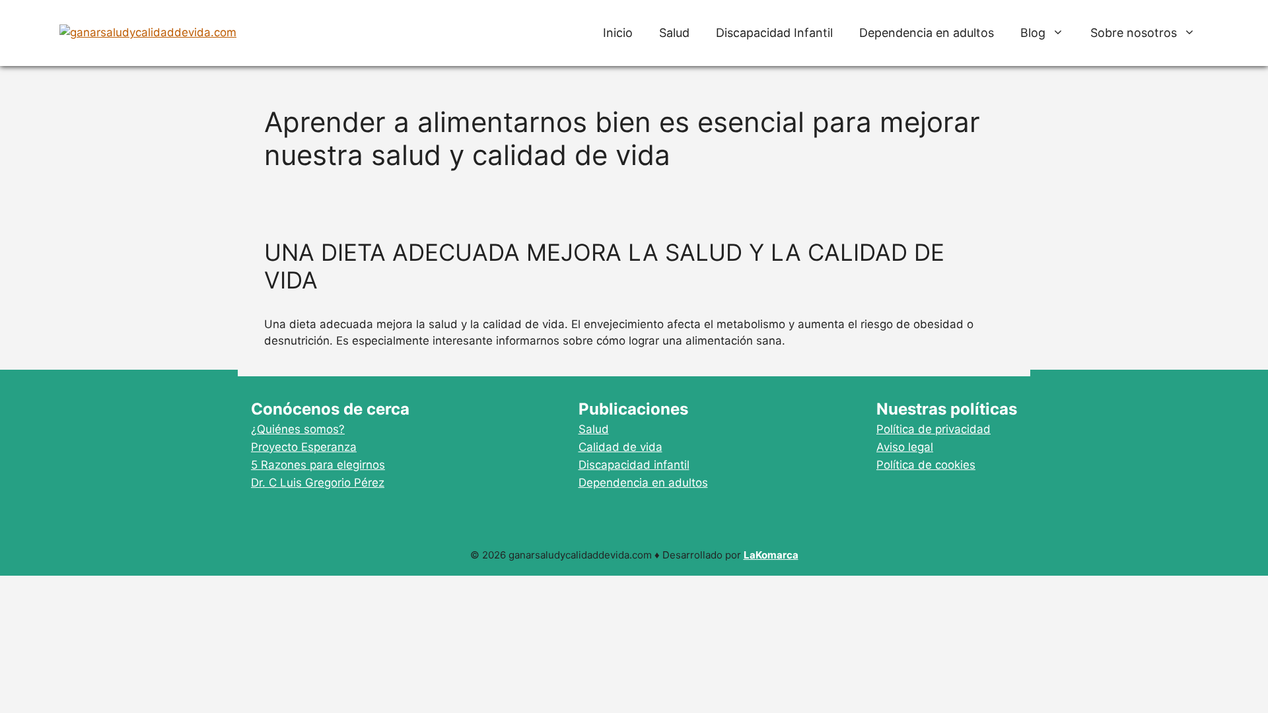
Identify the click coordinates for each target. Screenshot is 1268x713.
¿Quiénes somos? (298, 429)
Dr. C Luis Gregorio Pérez (317, 482)
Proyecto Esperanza (304, 447)
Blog (1032, 33)
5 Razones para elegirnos (318, 464)
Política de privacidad (933, 429)
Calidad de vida (620, 447)
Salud (674, 33)
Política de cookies (925, 464)
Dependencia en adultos (926, 33)
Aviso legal (904, 447)
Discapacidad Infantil (774, 33)
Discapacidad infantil (634, 464)
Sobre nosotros (1133, 33)
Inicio (618, 33)
